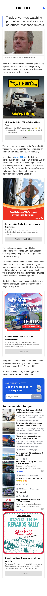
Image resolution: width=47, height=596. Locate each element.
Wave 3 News (20, 157)
